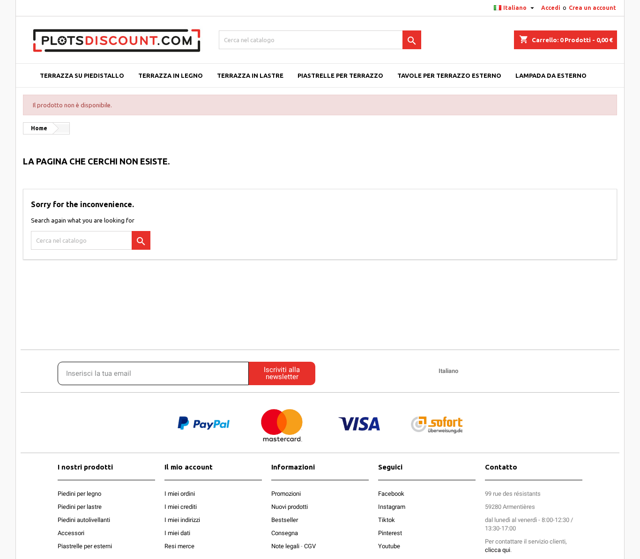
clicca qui (497, 549)
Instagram (391, 506)
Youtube (389, 546)
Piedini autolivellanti (84, 519)
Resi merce (179, 546)
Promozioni (286, 493)
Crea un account (592, 8)
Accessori (71, 533)
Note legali (285, 546)
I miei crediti (180, 506)
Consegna (284, 533)
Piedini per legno (79, 493)
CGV (310, 546)
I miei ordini (179, 493)
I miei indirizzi (182, 519)
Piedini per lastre (80, 506)
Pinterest (390, 533)
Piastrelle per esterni (85, 546)
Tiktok (386, 519)
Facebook (391, 493)
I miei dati (177, 533)
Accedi (550, 8)
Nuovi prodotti (289, 506)
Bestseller (284, 519)
